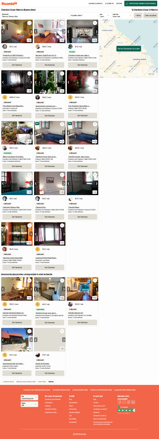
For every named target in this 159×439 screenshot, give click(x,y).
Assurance (96, 412)
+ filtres (138, 15)
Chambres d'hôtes (50, 409)
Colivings (48, 406)
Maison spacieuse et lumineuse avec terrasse (18, 157)
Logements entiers (51, 412)
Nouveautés (73, 422)
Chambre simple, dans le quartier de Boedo (84, 157)
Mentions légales (74, 412)
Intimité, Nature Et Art (75, 313)
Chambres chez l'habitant (53, 399)
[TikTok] (128, 402)
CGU (70, 415)
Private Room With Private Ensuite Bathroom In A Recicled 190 (24, 55)
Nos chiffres (72, 419)
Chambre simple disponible (13, 258)
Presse (71, 406)
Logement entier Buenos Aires (124, 390)
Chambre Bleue (73, 207)
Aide (94, 399)
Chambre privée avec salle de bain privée (83, 55)
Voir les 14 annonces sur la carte (129, 49)
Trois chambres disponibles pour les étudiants (84, 106)
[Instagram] (124, 402)
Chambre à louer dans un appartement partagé (53, 157)
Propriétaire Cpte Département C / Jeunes (18, 106)
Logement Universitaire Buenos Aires (48, 258)
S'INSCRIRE (119, 3)
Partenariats (72, 409)
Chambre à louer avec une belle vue (48, 313)
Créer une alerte (150, 15)
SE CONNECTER (109, 3)
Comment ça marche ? (100, 409)
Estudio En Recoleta (42, 364)
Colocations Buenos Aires (61, 390)
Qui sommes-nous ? (99, 406)
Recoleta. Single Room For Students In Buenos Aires (53, 55)
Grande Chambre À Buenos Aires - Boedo (17, 313)
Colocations (48, 402)
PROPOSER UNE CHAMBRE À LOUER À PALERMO (142, 3)
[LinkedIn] (133, 402)
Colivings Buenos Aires (80, 390)
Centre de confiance (99, 415)
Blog (70, 399)
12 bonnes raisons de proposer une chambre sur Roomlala (103, 423)
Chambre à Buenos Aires (11, 207)
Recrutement (73, 402)
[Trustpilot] (126, 413)
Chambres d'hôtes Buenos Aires (101, 390)
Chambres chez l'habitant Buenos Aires (36, 390)
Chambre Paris (41, 207)
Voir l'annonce (17, 65)
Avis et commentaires (99, 419)
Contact (95, 402)
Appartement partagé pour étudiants (49, 106)
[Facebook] (119, 402)
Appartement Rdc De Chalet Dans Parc (16, 364)
